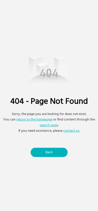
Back (49, 152)
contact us (71, 131)
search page (49, 125)
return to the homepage (34, 119)
